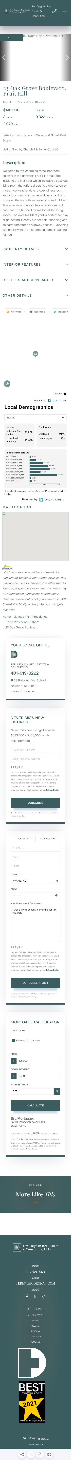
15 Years (36, 1040)
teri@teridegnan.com (35, 1283)
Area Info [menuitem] (35, 1337)
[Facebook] (27, 1296)
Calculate (35, 1105)
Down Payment (20, 1069)
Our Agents (29, 691)
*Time (14, 889)
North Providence (17, 622)
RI (28, 616)
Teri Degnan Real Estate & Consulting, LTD (42, 11)
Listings (19, 616)
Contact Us (16, 691)
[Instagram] (43, 1296)
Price (14, 1054)
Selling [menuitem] (35, 1326)
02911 (36, 622)
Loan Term (18, 1030)
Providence (40, 616)
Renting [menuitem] (35, 1331)
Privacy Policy (52, 790)
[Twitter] (35, 1296)
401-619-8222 (25, 673)
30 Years (20, 1040)
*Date (14, 874)
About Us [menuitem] (35, 1342)
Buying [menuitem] (35, 1321)
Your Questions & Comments (26, 903)
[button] (5, 57)
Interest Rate (19, 1084)
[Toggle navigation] (64, 11)
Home (6, 616)
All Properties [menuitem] (35, 1315)
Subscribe (35, 802)
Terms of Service (25, 997)
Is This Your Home (48, 839)
